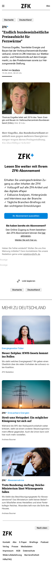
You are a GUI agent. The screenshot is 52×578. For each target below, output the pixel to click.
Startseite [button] (26, 6)
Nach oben (42, 528)
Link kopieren (28, 281)
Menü (3, 5)
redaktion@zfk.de (31, 254)
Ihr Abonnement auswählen (26, 216)
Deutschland (25, 20)
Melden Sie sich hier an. (26, 240)
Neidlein (16, 70)
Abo (48, 6)
